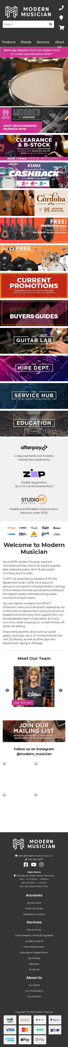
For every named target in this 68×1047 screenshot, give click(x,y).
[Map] (61, 18)
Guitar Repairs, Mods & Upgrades (34, 935)
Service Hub (34, 929)
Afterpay (34, 963)
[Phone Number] (61, 8)
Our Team (34, 985)
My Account (34, 902)
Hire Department (34, 946)
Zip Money (34, 958)
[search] (50, 24)
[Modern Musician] (28, 12)
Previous (7, 690)
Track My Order (34, 908)
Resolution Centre (34, 914)
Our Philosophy (34, 990)
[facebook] (26, 864)
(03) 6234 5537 (35, 859)
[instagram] (41, 864)
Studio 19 (34, 969)
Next (61, 690)
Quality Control (34, 941)
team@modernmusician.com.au (35, 855)
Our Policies (34, 996)
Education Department (34, 952)
